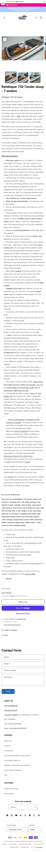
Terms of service (38, 844)
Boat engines (9, 793)
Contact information (25, 844)
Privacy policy (13, 844)
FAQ (5, 775)
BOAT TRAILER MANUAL (13, 770)
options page (30, 574)
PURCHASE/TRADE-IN (12, 760)
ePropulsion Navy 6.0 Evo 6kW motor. (18, 456)
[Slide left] (2, 78)
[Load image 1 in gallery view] (10, 77)
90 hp (10, 477)
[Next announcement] (42, 9)
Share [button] (6, 635)
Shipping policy (14, 847)
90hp (18, 116)
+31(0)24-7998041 (11, 715)
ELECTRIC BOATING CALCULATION (17, 756)
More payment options (23, 613)
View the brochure (10, 156)
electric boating (21, 431)
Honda (27, 462)
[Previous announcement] (4, 9)
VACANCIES (8, 751)
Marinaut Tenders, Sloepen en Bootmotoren (22, 841)
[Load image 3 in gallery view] (35, 77)
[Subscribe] (35, 807)
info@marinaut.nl (11, 710)
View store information (12, 625)
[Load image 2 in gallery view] (23, 77)
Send (8, 691)
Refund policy (25, 847)
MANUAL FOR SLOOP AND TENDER (17, 765)
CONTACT (7, 746)
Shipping (12, 596)
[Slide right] (43, 78)
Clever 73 (33, 393)
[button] (4, 17)
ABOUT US (8, 741)
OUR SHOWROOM (11, 706)
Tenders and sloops (11, 789)
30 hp (8, 462)
